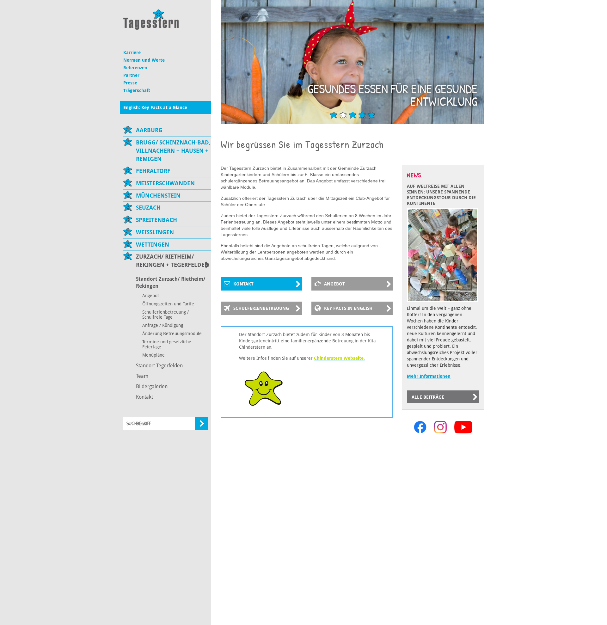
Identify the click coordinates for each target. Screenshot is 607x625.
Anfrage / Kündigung (162, 325)
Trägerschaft (136, 90)
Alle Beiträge (428, 397)
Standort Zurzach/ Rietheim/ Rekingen (170, 282)
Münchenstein (158, 195)
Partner (131, 75)
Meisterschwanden (165, 183)
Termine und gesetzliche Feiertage (166, 344)
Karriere (132, 52)
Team (142, 376)
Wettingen (152, 244)
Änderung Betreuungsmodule (172, 333)
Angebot (150, 295)
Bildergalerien (152, 386)
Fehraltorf (153, 171)
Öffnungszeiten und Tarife (168, 303)
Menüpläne (153, 355)
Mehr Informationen (429, 376)
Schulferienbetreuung (261, 308)
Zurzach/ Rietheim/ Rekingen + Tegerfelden (172, 260)
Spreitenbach (156, 220)
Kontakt (144, 397)
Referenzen (135, 67)
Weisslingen (155, 232)
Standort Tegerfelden (159, 366)
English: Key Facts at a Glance (155, 107)
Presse (130, 82)
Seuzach (148, 207)
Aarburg (149, 130)
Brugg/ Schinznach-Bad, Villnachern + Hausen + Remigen (173, 150)
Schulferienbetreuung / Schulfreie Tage (165, 314)
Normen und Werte (144, 60)
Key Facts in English (348, 308)
